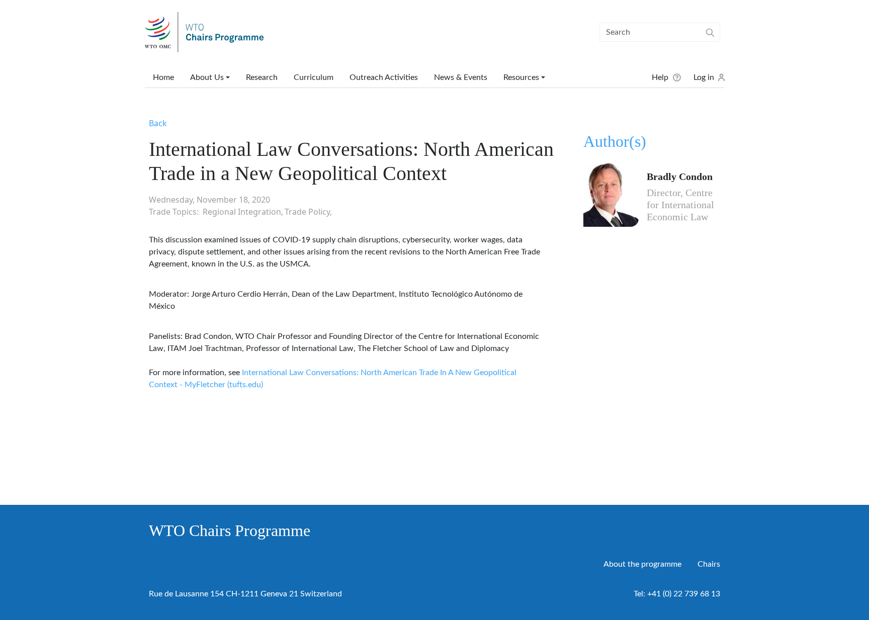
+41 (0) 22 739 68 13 (683, 594)
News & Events (460, 77)
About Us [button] (207, 77)
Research (262, 77)
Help (660, 77)
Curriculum (313, 77)
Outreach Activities (384, 77)
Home (163, 77)
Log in (703, 77)
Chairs (709, 564)
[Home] (208, 32)
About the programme (642, 564)
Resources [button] (521, 77)
